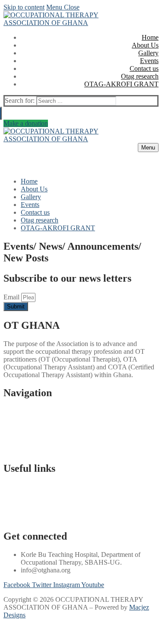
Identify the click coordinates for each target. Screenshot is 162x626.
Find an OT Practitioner (35, 510)
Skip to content (23, 7)
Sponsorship (20, 502)
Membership (20, 442)
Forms (12, 517)
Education (17, 494)
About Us (16, 419)
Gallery (13, 426)
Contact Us (18, 450)
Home (11, 411)
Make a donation (25, 123)
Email (12, 297)
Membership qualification (38, 486)
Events (12, 434)
